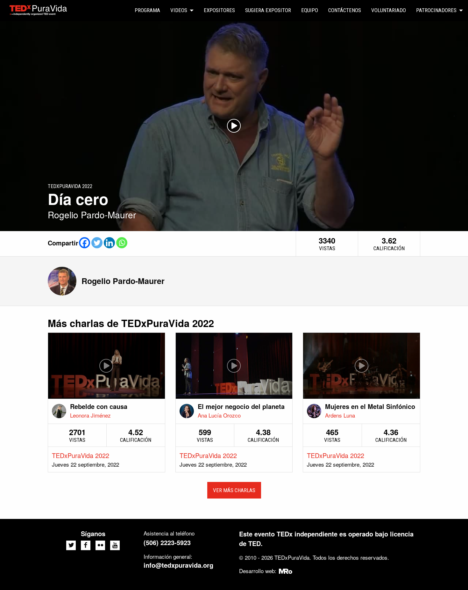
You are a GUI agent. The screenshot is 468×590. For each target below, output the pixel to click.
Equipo (309, 10)
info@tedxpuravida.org (178, 565)
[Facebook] (84, 242)
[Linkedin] (109, 242)
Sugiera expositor (268, 10)
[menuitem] (147, 10)
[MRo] (286, 571)
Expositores (219, 10)
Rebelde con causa (98, 406)
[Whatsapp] (121, 242)
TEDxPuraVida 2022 (80, 455)
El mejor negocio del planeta (241, 406)
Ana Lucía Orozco (219, 415)
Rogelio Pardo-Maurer (123, 281)
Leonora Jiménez (90, 415)
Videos (178, 10)
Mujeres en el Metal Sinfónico (370, 406)
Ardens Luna (340, 415)
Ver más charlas (234, 490)
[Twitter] (97, 242)
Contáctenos (344, 10)
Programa (147, 10)
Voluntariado (388, 10)
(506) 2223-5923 (167, 542)
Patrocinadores (436, 10)
